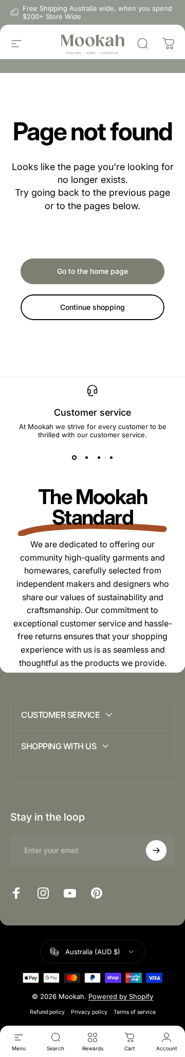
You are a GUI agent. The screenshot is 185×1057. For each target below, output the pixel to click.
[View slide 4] (111, 457)
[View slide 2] (86, 457)
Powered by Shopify (120, 996)
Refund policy (47, 1012)
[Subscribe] (156, 850)
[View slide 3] (98, 457)
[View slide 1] (74, 457)
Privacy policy (89, 1012)
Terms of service (135, 1012)
